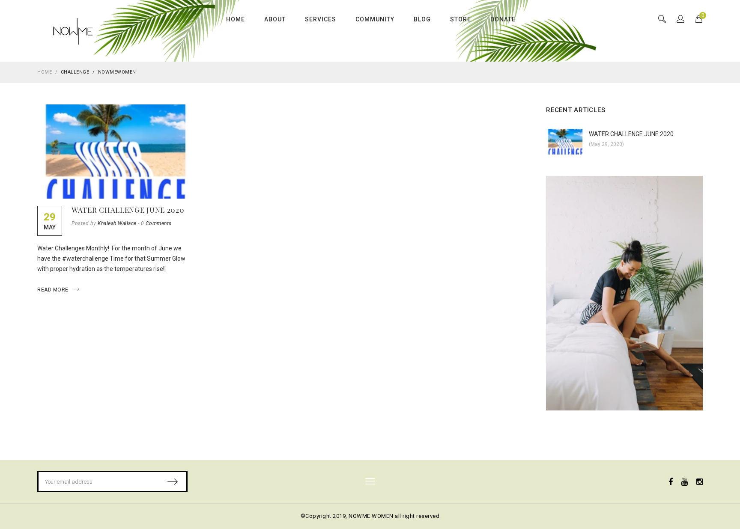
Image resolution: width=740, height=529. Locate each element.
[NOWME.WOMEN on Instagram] (699, 481)
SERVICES (320, 19)
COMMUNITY (374, 19)
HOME (235, 19)
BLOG (422, 19)
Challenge (75, 72)
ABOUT (275, 19)
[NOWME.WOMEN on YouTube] (684, 481)
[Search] (680, 19)
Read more (53, 290)
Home (44, 72)
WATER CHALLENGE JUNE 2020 (128, 209)
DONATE (503, 19)
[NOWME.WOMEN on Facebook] (670, 481)
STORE (460, 19)
